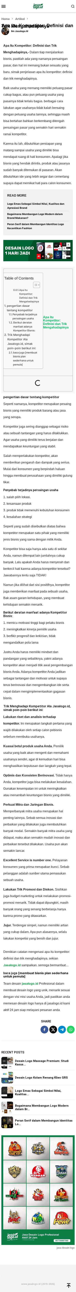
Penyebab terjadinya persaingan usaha (24, 316)
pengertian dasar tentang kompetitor (20, 308)
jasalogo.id (30, 983)
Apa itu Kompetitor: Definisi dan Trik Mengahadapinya (29, 296)
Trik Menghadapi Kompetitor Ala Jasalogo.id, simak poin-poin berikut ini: (21, 341)
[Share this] (44, 1029)
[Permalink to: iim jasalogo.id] (5, 31)
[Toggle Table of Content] (34, 285)
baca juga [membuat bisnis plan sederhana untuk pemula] (25, 358)
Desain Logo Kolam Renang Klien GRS (41, 1077)
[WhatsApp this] (71, 1029)
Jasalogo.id (12, 965)
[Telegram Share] (62, 1029)
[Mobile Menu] (5, 6)
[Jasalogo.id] (38, 6)
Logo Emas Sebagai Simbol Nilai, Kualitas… (38, 1092)
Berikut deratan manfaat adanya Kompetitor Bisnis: (24, 326)
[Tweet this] (53, 1029)
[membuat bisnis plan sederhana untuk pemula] (35, 974)
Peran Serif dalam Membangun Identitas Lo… (43, 1122)
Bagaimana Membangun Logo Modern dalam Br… (42, 1107)
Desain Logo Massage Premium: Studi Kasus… (42, 1062)
